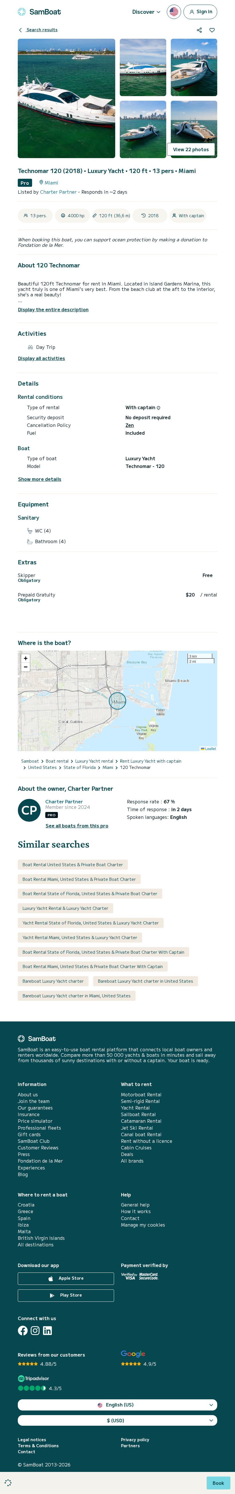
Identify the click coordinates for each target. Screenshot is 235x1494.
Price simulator (35, 1121)
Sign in (203, 10)
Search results (42, 29)
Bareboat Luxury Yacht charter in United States (145, 981)
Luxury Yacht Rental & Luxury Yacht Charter (65, 908)
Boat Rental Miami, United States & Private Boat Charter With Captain (93, 966)
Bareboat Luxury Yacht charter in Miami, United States (77, 995)
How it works (136, 1211)
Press (24, 1154)
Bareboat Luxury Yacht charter (53, 981)
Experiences (31, 1167)
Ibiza (23, 1224)
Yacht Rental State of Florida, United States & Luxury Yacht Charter (91, 923)
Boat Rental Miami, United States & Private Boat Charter (79, 879)
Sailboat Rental (138, 1114)
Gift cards (29, 1134)
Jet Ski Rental (137, 1127)
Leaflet (210, 748)
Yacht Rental (135, 1107)
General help (135, 1204)
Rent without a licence (146, 1141)
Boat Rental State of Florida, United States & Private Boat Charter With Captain (103, 952)
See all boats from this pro (77, 826)
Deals (127, 1154)
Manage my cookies (143, 1224)
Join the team (34, 1101)
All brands (132, 1160)
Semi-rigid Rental (140, 1101)
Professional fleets (39, 1127)
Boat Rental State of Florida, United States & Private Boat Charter (90, 893)
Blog (23, 1174)
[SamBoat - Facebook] (23, 1331)
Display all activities (41, 358)
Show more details (39, 479)
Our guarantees (35, 1107)
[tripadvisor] (34, 1378)
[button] (25, 658)
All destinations (36, 1244)
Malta (24, 1231)
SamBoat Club (34, 1141)
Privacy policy (135, 1439)
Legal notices (32, 1439)
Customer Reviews (38, 1147)
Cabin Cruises (136, 1147)
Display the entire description (53, 309)
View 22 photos (191, 149)
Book (218, 1482)
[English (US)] (174, 12)
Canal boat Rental (141, 1134)
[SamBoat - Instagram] (35, 1331)
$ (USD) (115, 1420)
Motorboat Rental (141, 1094)
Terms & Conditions (38, 1445)
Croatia (26, 1204)
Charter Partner (59, 191)
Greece (25, 1211)
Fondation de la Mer (40, 1160)
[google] (133, 1354)
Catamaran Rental (141, 1121)
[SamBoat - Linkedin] (47, 1331)
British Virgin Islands (41, 1238)
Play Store (70, 1295)
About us (28, 1094)
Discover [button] (143, 11)
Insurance (29, 1114)
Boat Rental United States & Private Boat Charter (73, 864)
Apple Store (71, 1278)
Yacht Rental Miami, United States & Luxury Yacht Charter (80, 937)
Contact (130, 1218)
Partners (130, 1445)
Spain (24, 1218)
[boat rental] (39, 12)
